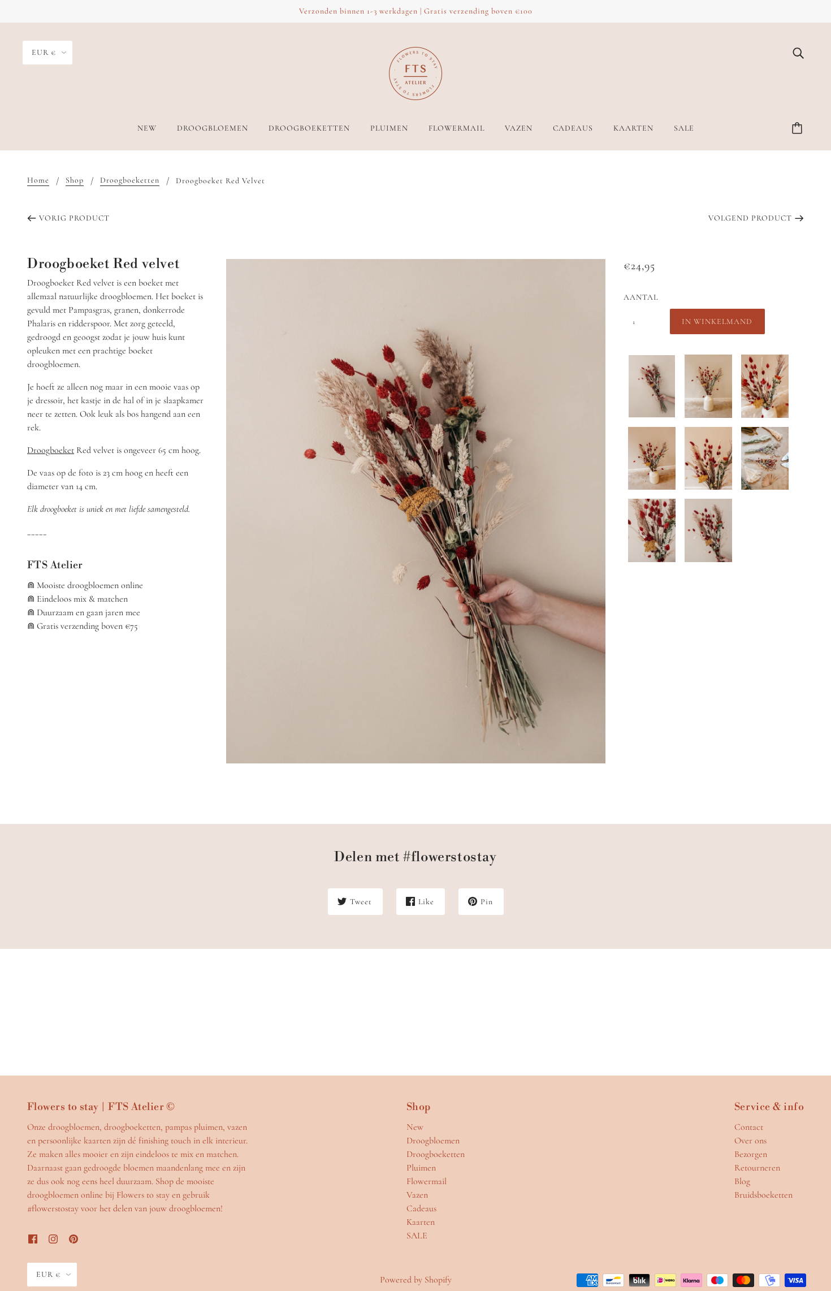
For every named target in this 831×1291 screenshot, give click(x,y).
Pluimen (421, 1167)
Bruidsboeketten (763, 1195)
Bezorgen (750, 1154)
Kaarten (420, 1222)
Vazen (417, 1195)
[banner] (415, 72)
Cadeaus (421, 1208)
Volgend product (750, 218)
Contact (748, 1127)
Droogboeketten (129, 180)
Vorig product (74, 218)
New (414, 1127)
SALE (416, 1235)
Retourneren (757, 1167)
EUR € (44, 52)
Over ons (750, 1140)
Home (38, 180)
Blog (742, 1181)
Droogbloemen (433, 1140)
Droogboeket (50, 450)
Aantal (640, 297)
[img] (798, 52)
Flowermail (426, 1181)
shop (75, 180)
